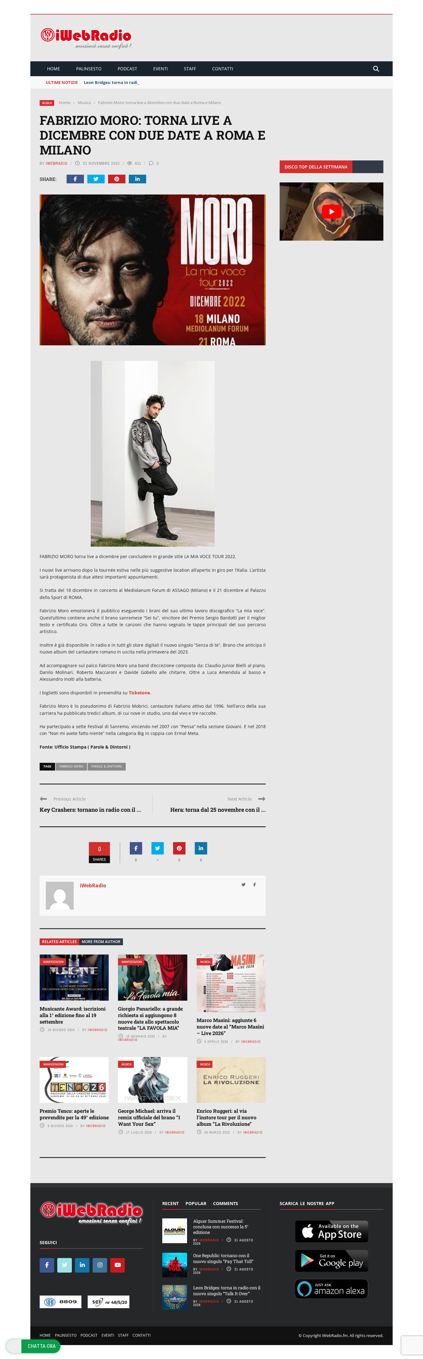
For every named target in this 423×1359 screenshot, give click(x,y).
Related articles (59, 941)
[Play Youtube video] (331, 211)
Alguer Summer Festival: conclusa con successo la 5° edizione (220, 1226)
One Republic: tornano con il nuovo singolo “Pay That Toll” (223, 1258)
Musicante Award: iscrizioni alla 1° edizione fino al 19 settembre (73, 1015)
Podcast (127, 69)
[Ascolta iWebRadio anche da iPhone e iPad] (331, 1230)
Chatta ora (42, 1346)
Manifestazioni (53, 962)
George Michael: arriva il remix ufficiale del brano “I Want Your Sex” (149, 1117)
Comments (225, 1203)
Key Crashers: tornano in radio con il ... (90, 809)
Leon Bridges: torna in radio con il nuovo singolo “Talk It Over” (146, 82)
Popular (195, 1203)
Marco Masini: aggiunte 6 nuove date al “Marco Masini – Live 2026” (230, 1026)
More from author (101, 941)
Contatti (222, 69)
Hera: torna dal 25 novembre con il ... (218, 809)
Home (53, 69)
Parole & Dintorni (106, 766)
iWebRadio (57, 163)
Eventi (160, 69)
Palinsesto (89, 69)
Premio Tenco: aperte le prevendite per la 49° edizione (74, 1114)
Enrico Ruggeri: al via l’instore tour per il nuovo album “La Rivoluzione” (226, 1117)
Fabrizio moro (71, 766)
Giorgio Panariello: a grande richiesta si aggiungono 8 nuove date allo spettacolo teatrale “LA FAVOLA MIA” (150, 1018)
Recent (170, 1203)
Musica (47, 103)
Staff (190, 69)
